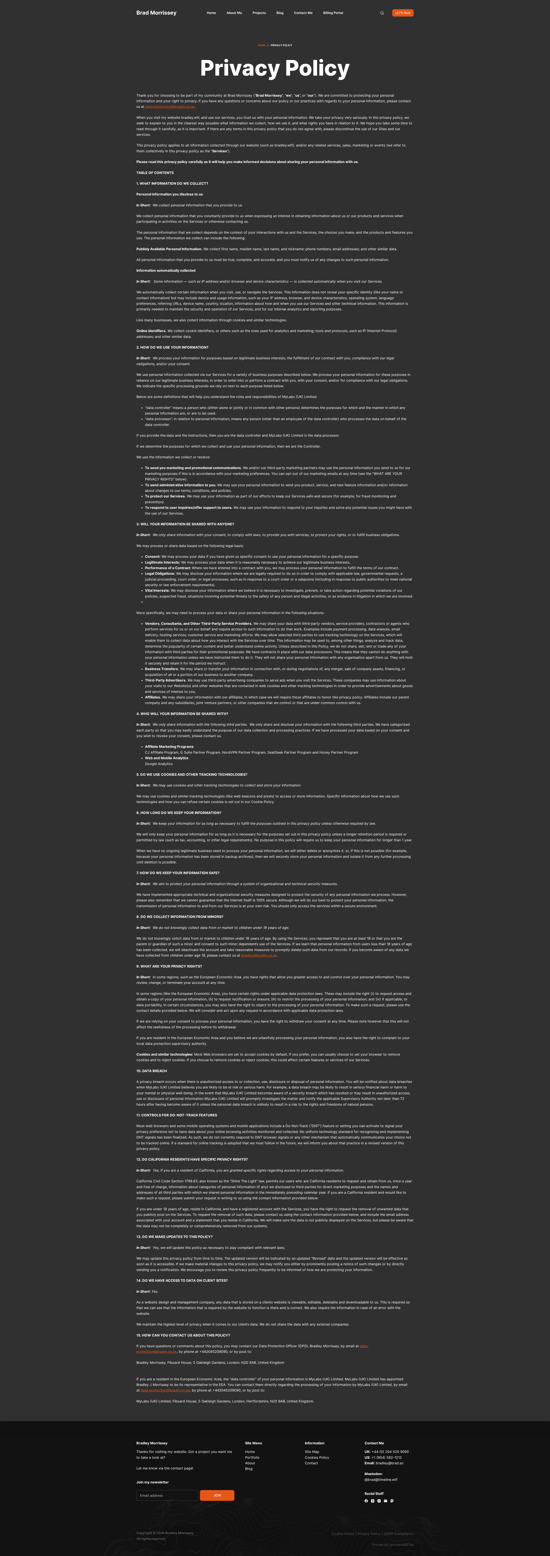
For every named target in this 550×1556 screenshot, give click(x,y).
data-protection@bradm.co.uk (170, 106)
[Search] (382, 13)
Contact (311, 1463)
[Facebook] (366, 1501)
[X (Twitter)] (372, 1501)
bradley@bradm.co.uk (259, 955)
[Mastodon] (392, 1501)
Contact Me (303, 13)
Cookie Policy (343, 1534)
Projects (259, 13)
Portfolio (252, 1457)
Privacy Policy (369, 1534)
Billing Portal (333, 13)
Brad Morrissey (156, 12)
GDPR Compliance (399, 1534)
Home (211, 13)
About (250, 1463)
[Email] (385, 1501)
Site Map (312, 1451)
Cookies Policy (317, 1457)
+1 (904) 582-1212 (386, 1457)
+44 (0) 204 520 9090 (390, 1451)
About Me (234, 13)
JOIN (217, 1495)
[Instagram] (379, 1501)
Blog (280, 13)
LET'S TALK (403, 13)
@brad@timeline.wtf (381, 1479)
